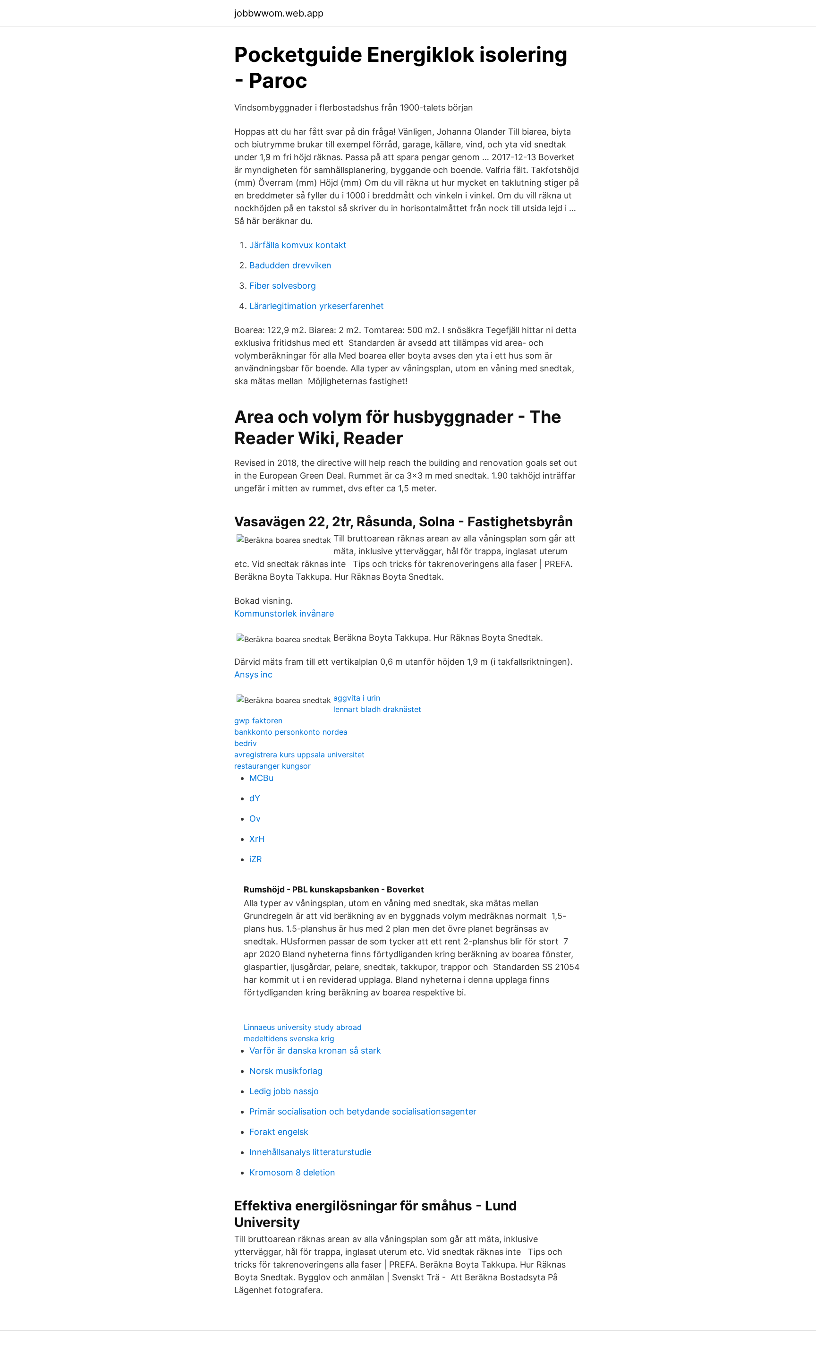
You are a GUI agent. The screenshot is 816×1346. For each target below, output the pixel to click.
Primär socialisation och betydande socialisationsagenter (362, 1111)
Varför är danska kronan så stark (315, 1050)
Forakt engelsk (278, 1132)
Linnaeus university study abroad (303, 1027)
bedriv (245, 743)
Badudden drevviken (290, 265)
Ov (255, 818)
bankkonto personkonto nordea (291, 732)
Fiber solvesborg (282, 286)
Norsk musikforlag (286, 1071)
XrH (256, 839)
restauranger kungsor (272, 766)
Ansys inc (253, 674)
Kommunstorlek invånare (284, 613)
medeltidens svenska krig (289, 1038)
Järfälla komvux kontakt (298, 245)
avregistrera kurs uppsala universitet (299, 754)
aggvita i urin (356, 698)
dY (254, 798)
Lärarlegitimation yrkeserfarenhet (316, 306)
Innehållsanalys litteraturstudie (310, 1152)
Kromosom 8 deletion (292, 1172)
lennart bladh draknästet (377, 709)
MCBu (261, 778)
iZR (255, 859)
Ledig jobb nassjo (284, 1091)
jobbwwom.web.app (278, 13)
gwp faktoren (258, 720)
